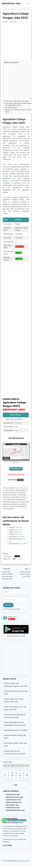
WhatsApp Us (20, 479)
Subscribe (8, 605)
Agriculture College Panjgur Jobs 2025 (17, 101)
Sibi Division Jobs (12, 805)
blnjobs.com (25, 861)
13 (16, 773)
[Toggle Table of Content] (30, 98)
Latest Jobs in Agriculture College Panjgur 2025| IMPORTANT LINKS (18, 104)
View (17, 430)
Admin (6, 22)
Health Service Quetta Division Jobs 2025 (25, 572)
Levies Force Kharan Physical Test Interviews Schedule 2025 (7, 574)
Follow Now (19, 258)
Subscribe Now (20, 246)
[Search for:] (16, 592)
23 (27, 775)
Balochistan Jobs (21, 488)
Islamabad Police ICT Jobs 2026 (15, 730)
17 (5, 775)
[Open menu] (28, 3)
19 (12, 775)
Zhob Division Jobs (13, 807)
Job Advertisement (11, 107)
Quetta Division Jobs (13, 800)
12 (12, 773)
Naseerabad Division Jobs (15, 810)
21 (19, 775)
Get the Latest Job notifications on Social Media (18, 111)
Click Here (18, 423)
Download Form (16, 469)
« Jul (15, 785)
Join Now (19, 252)
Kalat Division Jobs (13, 794)
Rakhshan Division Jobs (14, 797)
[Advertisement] (16, 41)
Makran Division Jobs (13, 802)
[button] (4, 820)
